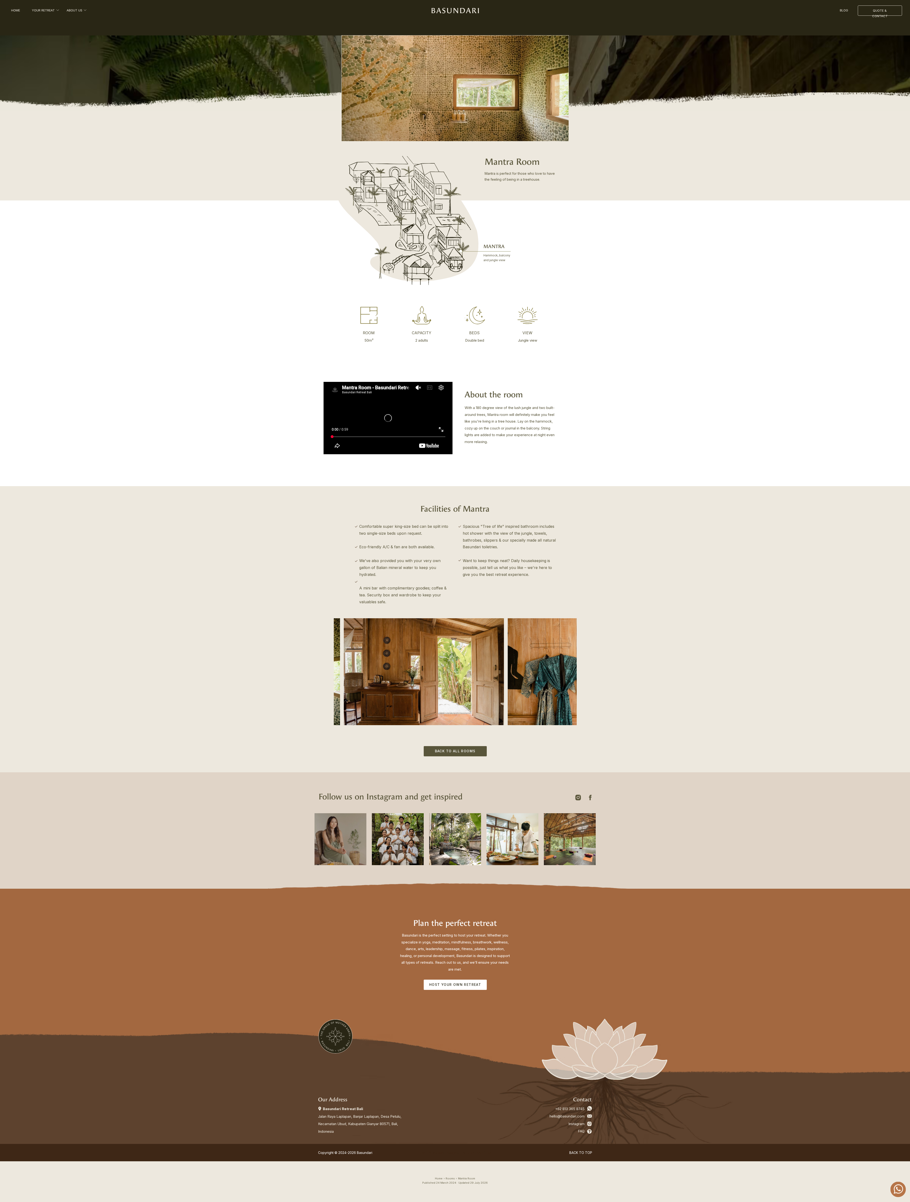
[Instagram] (578, 797)
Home (439, 1178)
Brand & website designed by (455, 1153)
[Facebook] (590, 797)
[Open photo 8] (455, 88)
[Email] (589, 1116)
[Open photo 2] (375, 702)
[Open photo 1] (375, 647)
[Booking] (589, 1131)
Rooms (450, 1178)
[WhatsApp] (589, 1108)
